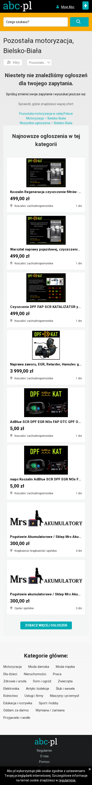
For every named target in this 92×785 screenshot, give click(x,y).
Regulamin (44, 751)
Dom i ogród (42, 681)
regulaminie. (67, 780)
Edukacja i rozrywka (17, 703)
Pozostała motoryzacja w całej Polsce (46, 113)
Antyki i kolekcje (37, 689)
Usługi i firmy (34, 696)
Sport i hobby (48, 703)
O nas (44, 756)
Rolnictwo (10, 696)
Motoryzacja (12, 667)
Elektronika (11, 689)
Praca (57, 674)
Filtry (16, 62)
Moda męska (65, 667)
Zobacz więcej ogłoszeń (46, 625)
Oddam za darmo (16, 710)
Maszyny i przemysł (64, 696)
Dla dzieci (10, 674)
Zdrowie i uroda (14, 681)
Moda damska (38, 667)
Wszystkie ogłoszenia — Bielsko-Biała (46, 123)
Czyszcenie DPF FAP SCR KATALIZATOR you (46, 307)
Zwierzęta (65, 681)
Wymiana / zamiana (50, 710)
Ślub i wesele (65, 689)
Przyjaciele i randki (16, 718)
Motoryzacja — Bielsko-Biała (46, 118)
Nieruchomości (35, 674)
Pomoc (44, 762)
